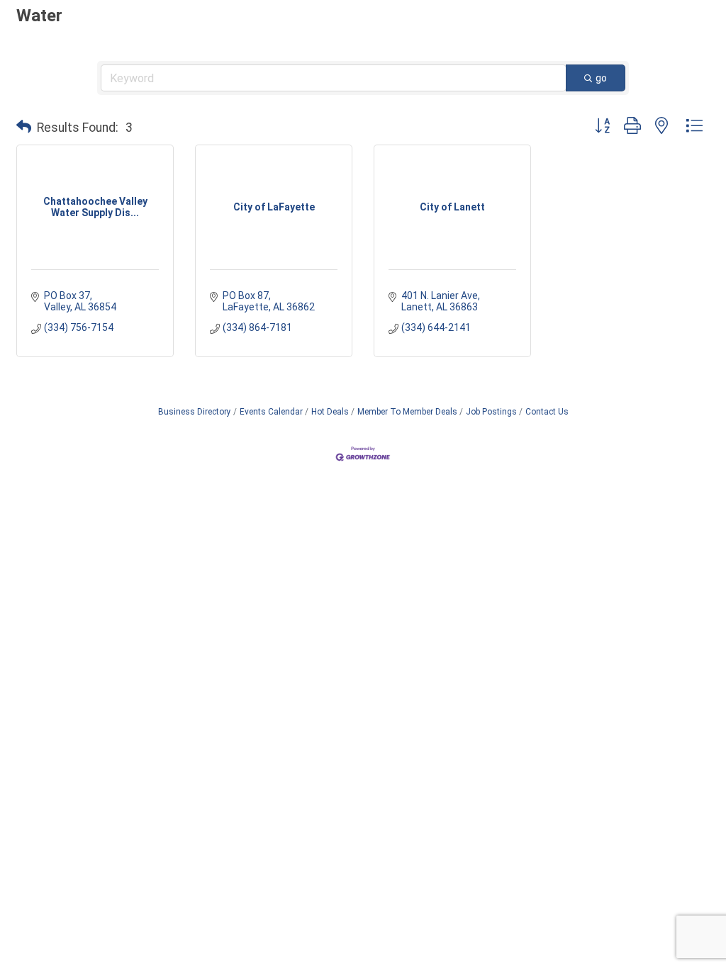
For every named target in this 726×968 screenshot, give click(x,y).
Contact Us (547, 412)
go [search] (601, 78)
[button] (23, 127)
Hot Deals (330, 412)
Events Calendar (271, 412)
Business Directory (194, 412)
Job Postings (491, 412)
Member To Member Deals (407, 412)
